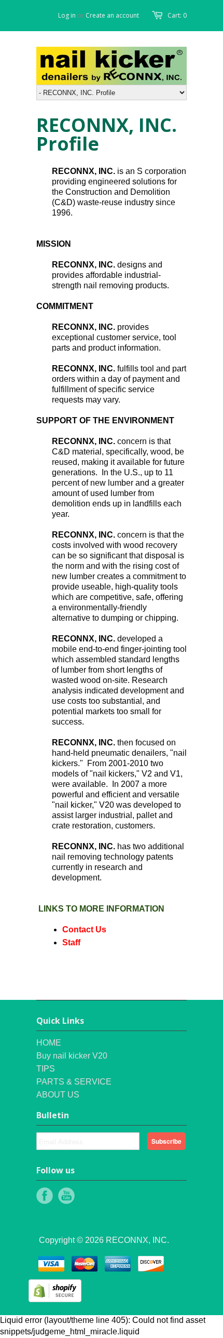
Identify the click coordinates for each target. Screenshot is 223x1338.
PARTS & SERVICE (74, 1081)
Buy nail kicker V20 (71, 1055)
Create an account (112, 15)
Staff (71, 942)
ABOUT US (57, 1094)
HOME (48, 1042)
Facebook (44, 1195)
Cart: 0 (177, 15)
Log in (67, 15)
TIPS (45, 1068)
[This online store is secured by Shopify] (55, 1299)
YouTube (66, 1195)
